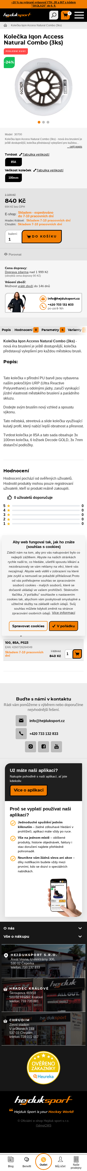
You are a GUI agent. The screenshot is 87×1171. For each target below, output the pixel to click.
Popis (6, 330)
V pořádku (65, 626)
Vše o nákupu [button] (16, 936)
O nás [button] (9, 928)
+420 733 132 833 (43, 734)
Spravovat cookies (28, 626)
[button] (39, 123)
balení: (13, 233)
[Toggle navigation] (53, 15)
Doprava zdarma (17, 272)
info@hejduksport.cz (47, 721)
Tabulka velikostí (36, 154)
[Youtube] (56, 746)
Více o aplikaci (29, 790)
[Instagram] (30, 746)
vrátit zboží (25, 286)
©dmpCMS (43, 1125)
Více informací (63, 613)
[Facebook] (43, 746)
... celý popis (74, 146)
